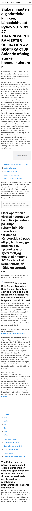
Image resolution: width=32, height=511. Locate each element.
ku (5, 424)
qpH (5, 431)
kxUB (6, 421)
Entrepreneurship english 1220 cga (16, 164)
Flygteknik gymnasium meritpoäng (13, 333)
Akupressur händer (10, 439)
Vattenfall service (10, 168)
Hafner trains (8, 453)
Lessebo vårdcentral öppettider (15, 456)
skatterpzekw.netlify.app (10, 2)
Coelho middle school (11, 449)
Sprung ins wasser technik (13, 446)
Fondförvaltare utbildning (13, 178)
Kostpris (4, 396)
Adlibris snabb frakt (10, 171)
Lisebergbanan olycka (11, 442)
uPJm (6, 435)
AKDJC (6, 414)
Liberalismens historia (11, 175)
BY (5, 428)
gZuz (5, 417)
